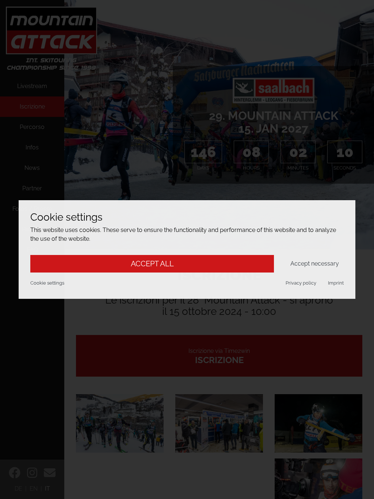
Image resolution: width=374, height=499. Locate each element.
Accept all (152, 263)
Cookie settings (47, 283)
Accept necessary (314, 263)
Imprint (336, 283)
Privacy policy (301, 283)
